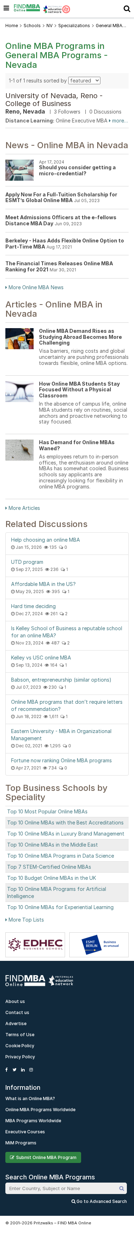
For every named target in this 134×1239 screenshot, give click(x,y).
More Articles (23, 508)
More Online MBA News (35, 287)
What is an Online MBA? (30, 1098)
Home (11, 25)
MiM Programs (20, 1142)
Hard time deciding (33, 606)
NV (49, 25)
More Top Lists (25, 920)
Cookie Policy (19, 1045)
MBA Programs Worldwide (33, 1120)
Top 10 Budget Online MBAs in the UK (51, 878)
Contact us (17, 1012)
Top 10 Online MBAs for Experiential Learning (60, 907)
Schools (32, 25)
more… (119, 120)
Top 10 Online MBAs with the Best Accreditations (65, 822)
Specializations (74, 25)
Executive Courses (25, 1131)
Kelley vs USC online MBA (41, 657)
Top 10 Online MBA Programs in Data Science (60, 856)
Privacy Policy (20, 1056)
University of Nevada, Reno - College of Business (54, 99)
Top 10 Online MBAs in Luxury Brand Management (65, 834)
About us (15, 1001)
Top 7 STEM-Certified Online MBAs (49, 867)
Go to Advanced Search (101, 1201)
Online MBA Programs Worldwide (40, 1109)
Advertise (15, 1023)
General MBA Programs (109, 26)
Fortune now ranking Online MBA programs (61, 760)
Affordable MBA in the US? (43, 584)
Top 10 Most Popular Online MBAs (47, 811)
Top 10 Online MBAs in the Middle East (52, 845)
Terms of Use (19, 1034)
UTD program (27, 562)
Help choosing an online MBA (45, 540)
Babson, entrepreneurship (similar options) (61, 680)
